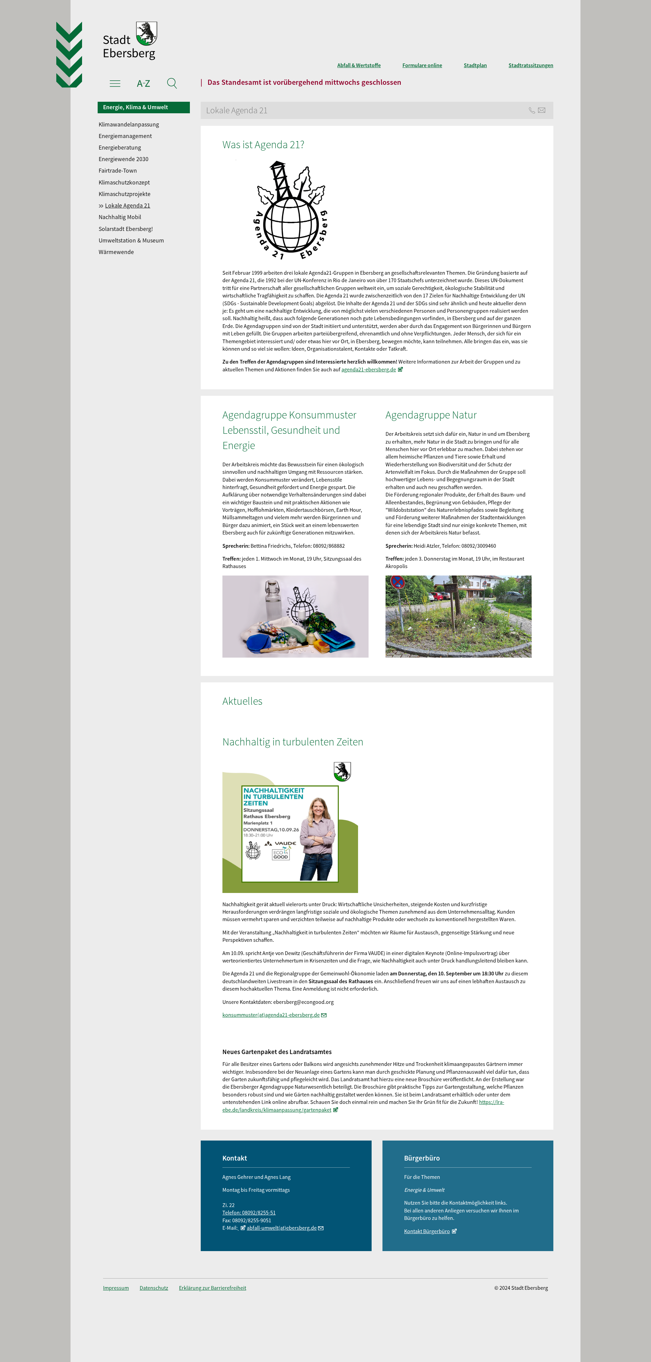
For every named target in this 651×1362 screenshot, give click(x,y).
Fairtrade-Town (118, 170)
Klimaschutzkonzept (124, 182)
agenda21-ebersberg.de (368, 369)
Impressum (116, 1287)
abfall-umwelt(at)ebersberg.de (282, 1227)
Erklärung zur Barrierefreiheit (212, 1287)
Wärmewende (116, 252)
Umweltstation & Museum (131, 240)
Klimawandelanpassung (129, 124)
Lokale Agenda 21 (127, 205)
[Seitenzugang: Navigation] (115, 84)
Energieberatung (120, 147)
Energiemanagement (125, 136)
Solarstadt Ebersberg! (126, 229)
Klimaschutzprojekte (125, 194)
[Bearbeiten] (242, 1227)
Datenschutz (154, 1287)
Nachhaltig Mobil (120, 217)
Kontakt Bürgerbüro (427, 1231)
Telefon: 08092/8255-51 (249, 1212)
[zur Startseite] (230, 42)
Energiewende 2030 (124, 159)
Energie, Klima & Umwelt (135, 107)
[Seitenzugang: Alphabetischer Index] (144, 84)
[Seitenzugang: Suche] (172, 84)
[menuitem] (144, 124)
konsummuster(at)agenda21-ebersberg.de (271, 1014)
